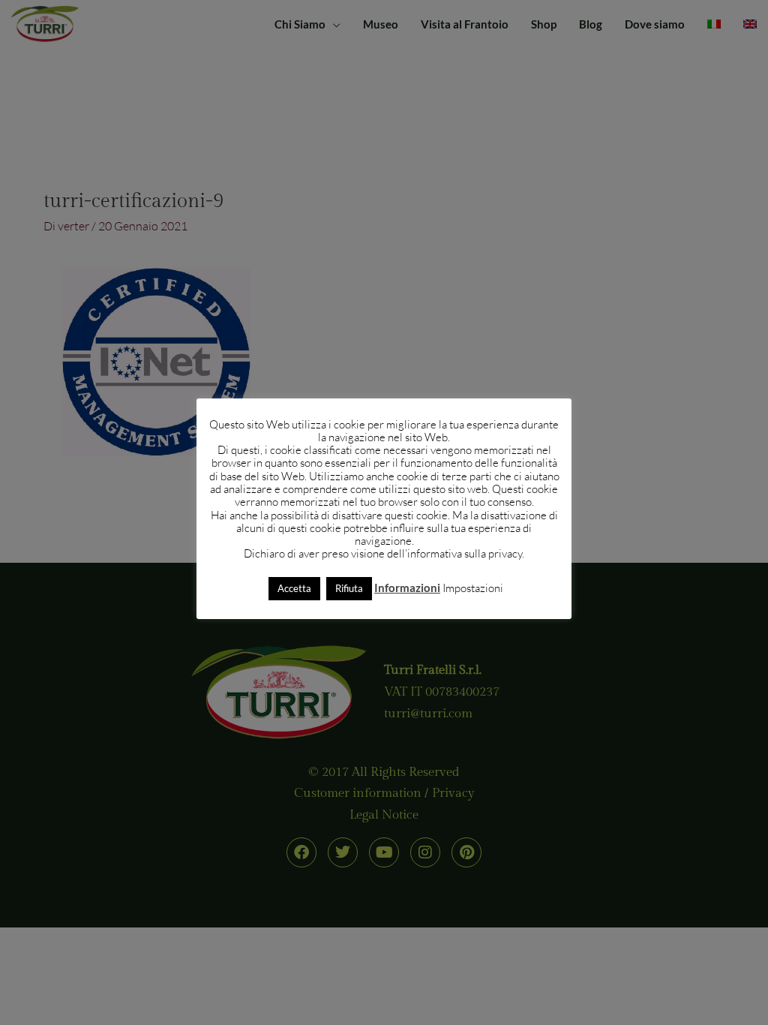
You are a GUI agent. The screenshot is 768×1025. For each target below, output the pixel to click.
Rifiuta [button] (349, 588)
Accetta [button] (294, 588)
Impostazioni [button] (472, 588)
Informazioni (407, 588)
